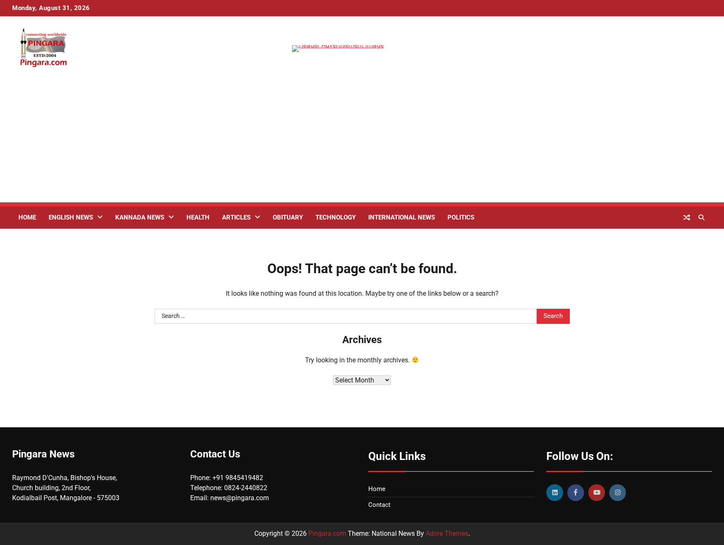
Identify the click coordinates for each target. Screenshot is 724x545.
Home (27, 217)
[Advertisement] (362, 143)
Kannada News (139, 217)
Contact (379, 505)
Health (197, 217)
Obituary (288, 217)
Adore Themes (447, 533)
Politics (460, 217)
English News (71, 217)
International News (401, 217)
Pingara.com (327, 533)
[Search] (701, 217)
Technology (335, 217)
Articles (236, 217)
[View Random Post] (686, 217)
